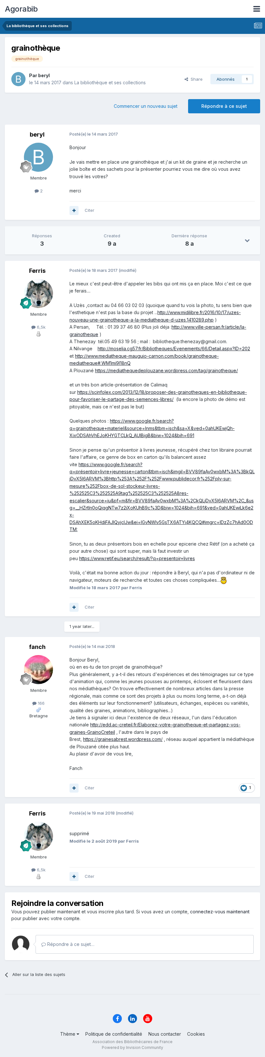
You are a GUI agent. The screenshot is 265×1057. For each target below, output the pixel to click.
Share (195, 79)
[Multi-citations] (74, 210)
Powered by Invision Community (132, 1047)
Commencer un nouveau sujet (145, 106)
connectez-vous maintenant (219, 911)
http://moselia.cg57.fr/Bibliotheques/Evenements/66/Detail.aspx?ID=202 (174, 348)
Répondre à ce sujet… (70, 944)
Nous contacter (164, 1034)
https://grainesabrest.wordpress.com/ (123, 739)
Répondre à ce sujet (224, 106)
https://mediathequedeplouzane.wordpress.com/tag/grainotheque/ (166, 370)
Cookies (196, 1034)
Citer (89, 210)
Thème (68, 1034)
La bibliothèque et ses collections (110, 82)
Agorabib (21, 9)
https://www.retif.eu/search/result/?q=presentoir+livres (137, 558)
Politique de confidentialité (113, 1034)
